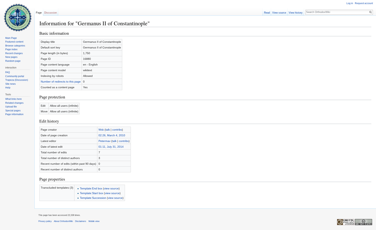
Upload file (11, 106)
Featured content (14, 41)
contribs (117, 129)
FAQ (7, 72)
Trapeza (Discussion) (16, 80)
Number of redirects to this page (61, 81)
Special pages (13, 110)
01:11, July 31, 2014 (111, 146)
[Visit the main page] (17, 15)
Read (267, 12)
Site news (10, 84)
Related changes (14, 103)
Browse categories (15, 45)
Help (7, 87)
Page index (11, 49)
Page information (14, 114)
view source (111, 188)
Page (39, 12)
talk (108, 129)
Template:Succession (93, 197)
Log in (349, 3)
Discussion (50, 12)
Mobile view (94, 221)
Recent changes (14, 53)
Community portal (14, 76)
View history (296, 12)
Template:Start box (91, 193)
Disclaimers (80, 221)
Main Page (11, 38)
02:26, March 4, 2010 (112, 135)
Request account (364, 3)
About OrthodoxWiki (63, 221)
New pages (11, 57)
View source (279, 12)
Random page (13, 61)
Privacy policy (45, 221)
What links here (13, 99)
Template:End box (91, 188)
